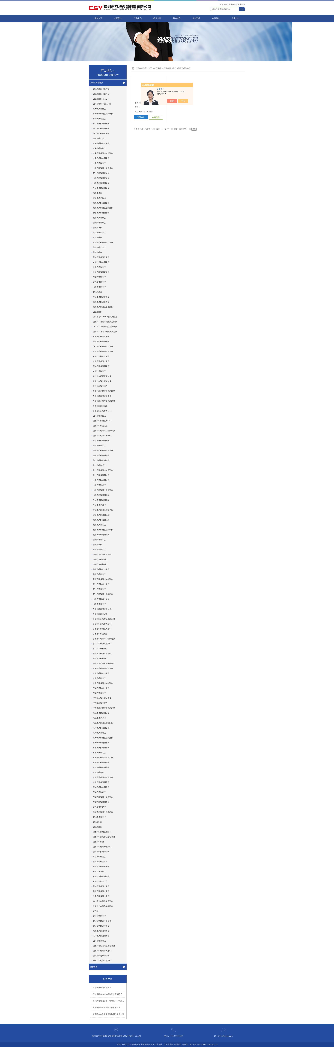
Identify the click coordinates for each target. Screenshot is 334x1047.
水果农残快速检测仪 (101, 599)
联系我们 (241, 4)
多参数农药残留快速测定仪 (104, 639)
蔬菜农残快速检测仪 (101, 688)
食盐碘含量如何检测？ (102, 988)
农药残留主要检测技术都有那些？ (106, 1007)
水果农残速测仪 (99, 287)
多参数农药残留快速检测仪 (104, 663)
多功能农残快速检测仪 (102, 644)
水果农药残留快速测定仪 (103, 757)
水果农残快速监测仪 (101, 143)
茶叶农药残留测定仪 (101, 743)
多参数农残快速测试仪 (102, 381)
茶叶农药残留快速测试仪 (103, 470)
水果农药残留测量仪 (101, 183)
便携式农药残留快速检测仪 (104, 837)
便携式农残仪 (98, 842)
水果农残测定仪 (99, 753)
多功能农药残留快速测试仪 (104, 401)
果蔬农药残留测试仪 (101, 455)
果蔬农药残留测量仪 (101, 341)
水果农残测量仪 (99, 148)
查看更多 (93, 967)
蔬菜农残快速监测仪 (101, 302)
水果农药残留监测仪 (101, 178)
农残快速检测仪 (99, 817)
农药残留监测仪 (99, 371)
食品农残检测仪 (99, 678)
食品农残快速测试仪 (101, 500)
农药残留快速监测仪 (101, 356)
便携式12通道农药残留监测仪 (105, 322)
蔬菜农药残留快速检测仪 (103, 812)
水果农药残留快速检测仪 (103, 668)
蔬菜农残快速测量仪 (101, 203)
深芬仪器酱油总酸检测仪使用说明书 (107, 994)
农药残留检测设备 (100, 861)
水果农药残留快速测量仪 (103, 168)
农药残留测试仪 (99, 549)
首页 (150, 68)
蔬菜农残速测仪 (99, 277)
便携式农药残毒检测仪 (102, 847)
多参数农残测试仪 (100, 406)
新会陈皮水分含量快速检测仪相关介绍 (108, 1014)
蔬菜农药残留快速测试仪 (103, 530)
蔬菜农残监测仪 (99, 247)
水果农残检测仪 (99, 604)
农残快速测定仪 (99, 807)
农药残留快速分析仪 (101, 852)
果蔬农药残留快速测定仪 (103, 723)
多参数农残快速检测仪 (102, 653)
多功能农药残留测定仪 (102, 624)
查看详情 (141, 117)
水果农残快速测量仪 (101, 158)
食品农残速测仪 (99, 267)
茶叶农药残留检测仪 (101, 936)
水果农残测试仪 (99, 485)
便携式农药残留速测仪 (102, 554)
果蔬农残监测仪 (99, 138)
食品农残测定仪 (99, 772)
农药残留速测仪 (99, 916)
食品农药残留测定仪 (101, 782)
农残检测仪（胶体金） (102, 94)
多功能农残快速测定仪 (102, 609)
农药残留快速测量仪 (101, 262)
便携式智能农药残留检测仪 (104, 946)
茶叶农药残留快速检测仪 (103, 594)
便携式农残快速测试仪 (102, 421)
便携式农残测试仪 (100, 426)
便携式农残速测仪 (100, 559)
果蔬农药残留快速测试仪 (103, 450)
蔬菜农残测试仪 (99, 525)
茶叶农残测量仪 (99, 109)
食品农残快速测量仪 (101, 188)
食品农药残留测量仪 (101, 213)
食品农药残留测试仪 (101, 515)
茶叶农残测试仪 (99, 465)
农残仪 (95, 911)
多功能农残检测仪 (100, 649)
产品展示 (158, 68)
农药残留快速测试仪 (101, 876)
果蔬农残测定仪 (99, 718)
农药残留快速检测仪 (101, 926)
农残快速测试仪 (99, 540)
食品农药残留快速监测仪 (103, 242)
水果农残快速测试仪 (101, 480)
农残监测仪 (97, 312)
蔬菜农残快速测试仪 (101, 520)
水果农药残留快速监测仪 (103, 153)
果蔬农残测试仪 (99, 445)
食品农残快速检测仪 (101, 673)
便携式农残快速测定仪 (102, 698)
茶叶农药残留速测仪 (101, 173)
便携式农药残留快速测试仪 (104, 431)
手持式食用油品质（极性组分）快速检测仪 (109, 1001)
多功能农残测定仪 (100, 614)
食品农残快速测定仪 (101, 767)
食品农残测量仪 (99, 198)
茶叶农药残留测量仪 (101, 128)
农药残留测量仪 (99, 416)
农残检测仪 (97, 827)
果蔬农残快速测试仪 (101, 440)
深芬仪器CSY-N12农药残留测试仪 (107, 317)
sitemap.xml (212, 1044)
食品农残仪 (97, 237)
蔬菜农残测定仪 (99, 792)
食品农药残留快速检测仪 (103, 683)
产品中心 (138, 18)
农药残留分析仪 (99, 871)
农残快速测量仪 (99, 223)
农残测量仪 (97, 228)
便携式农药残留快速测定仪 (104, 708)
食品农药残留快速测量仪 (103, 351)
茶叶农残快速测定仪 (101, 728)
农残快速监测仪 (99, 282)
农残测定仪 (97, 822)
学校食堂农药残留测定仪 (103, 901)
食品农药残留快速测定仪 (103, 777)
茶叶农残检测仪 (99, 589)
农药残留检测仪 (96, 83)
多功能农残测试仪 (100, 386)
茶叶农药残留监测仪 (101, 133)
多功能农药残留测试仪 (102, 376)
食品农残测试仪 (99, 505)
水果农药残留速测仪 (101, 336)
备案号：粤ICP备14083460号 (194, 1044)
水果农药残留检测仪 (101, 931)
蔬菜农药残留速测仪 (101, 886)
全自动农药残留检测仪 (102, 961)
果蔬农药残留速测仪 (101, 891)
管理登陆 (177, 1044)
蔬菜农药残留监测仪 (101, 257)
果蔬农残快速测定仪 (101, 713)
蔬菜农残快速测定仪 (101, 787)
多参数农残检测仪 (100, 658)
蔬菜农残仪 (97, 252)
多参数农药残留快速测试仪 (104, 391)
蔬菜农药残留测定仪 (101, 802)
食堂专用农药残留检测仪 (103, 906)
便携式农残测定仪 (100, 703)
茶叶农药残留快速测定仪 (103, 738)
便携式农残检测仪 (100, 564)
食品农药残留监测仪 (101, 272)
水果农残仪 (97, 193)
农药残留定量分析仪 (101, 956)
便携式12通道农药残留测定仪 (105, 332)
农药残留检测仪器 (100, 881)
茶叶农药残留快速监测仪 (103, 346)
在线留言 (232, 4)
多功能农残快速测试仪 (102, 396)
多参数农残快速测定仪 (102, 629)
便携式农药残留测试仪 (102, 436)
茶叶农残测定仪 (99, 733)
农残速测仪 (97, 292)
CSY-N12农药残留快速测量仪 (105, 327)
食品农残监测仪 (99, 232)
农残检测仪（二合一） (102, 99)
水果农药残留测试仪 (101, 495)
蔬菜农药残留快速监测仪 (103, 307)
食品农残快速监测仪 (101, 297)
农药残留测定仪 (99, 941)
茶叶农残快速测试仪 (101, 460)
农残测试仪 (97, 545)
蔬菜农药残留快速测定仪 (103, 797)
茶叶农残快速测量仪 (101, 124)
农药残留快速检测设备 (102, 921)
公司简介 (118, 18)
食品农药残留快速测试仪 (103, 510)
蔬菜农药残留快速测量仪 (103, 208)
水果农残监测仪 (99, 163)
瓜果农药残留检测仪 (101, 896)
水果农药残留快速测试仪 (103, 490)
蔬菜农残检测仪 (99, 693)
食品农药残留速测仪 (101, 361)
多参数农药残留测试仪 (102, 411)
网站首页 (223, 4)
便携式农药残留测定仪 (102, 951)
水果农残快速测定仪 (101, 748)
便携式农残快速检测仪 (102, 832)
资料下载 (196, 18)
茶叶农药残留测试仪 (101, 475)
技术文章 (157, 18)
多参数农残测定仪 (100, 634)
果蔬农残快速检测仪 (101, 569)
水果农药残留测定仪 (101, 762)
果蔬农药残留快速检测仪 (103, 579)
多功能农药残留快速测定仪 (104, 619)
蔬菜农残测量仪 (99, 218)
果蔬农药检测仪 (99, 857)
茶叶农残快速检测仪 (101, 584)
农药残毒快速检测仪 (101, 866)
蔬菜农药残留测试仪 (101, 535)
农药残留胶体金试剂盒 (102, 104)
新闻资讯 (177, 18)
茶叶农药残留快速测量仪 (103, 114)
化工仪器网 (168, 1044)
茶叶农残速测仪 (99, 119)
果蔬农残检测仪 (99, 574)
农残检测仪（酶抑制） (102, 89)
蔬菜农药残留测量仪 (101, 366)
